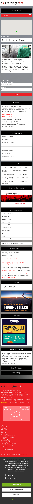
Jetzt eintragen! (16, 10)
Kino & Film (5, 147)
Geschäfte (10, 82)
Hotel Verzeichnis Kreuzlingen (10, 121)
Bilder (2, 431)
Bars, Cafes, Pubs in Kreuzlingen (10, 123)
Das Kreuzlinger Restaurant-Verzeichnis (12, 264)
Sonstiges (23, 62)
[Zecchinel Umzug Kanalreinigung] (16, 51)
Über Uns (3, 432)
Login (3, 114)
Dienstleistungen (15, 62)
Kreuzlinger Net (12, 3)
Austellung (4, 236)
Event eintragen (16, 373)
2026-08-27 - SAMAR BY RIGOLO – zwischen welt (14, 167)
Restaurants (5, 219)
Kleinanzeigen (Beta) (6, 442)
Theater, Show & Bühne (8, 156)
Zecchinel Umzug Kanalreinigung (12, 59)
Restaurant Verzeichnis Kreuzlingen (11, 119)
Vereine (4, 233)
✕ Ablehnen (16, 495)
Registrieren (9, 114)
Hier (27, 274)
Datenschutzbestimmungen (16, 471)
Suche (16, 94)
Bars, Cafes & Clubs (7, 225)
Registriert (4, 363)
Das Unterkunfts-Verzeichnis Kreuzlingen (13, 262)
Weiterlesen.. (16, 71)
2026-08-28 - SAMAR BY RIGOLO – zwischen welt (14, 174)
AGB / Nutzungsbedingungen (8, 443)
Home (3, 36)
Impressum (4, 446)
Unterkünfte (5, 227)
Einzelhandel (5, 222)
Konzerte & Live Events (8, 142)
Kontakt (3, 448)
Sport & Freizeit (6, 153)
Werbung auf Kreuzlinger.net (8, 435)
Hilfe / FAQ (4, 429)
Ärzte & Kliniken (6, 230)
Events (4, 82)
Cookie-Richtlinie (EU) (7, 449)
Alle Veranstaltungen (7, 136)
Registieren (4, 426)
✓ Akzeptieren (16, 484)
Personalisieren (16, 500)
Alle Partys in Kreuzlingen (8, 126)
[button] (16, 31)
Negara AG (17, 454)
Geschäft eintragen (16, 368)
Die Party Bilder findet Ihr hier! (10, 259)
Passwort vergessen (7, 116)
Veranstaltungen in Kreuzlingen (10, 118)
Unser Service (4, 434)
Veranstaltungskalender (7, 437)
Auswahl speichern (16, 489)
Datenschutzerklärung (7, 445)
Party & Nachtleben (7, 139)
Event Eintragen (6, 128)
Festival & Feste (6, 145)
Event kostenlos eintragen (9, 277)
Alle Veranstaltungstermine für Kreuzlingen (13, 124)
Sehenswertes (5, 239)
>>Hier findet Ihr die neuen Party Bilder (12, 243)
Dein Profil (3, 428)
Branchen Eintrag (5, 440)
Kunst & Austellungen (7, 150)
